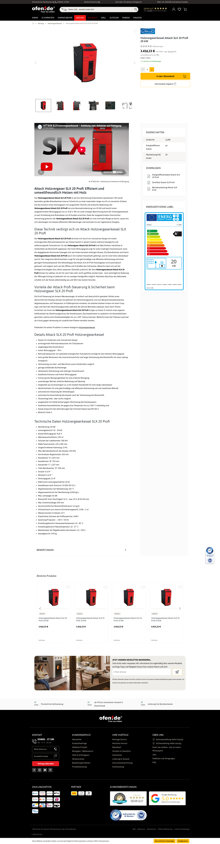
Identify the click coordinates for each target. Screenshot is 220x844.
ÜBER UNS (158, 734)
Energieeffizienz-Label (159, 206)
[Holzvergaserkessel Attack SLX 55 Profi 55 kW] (166, 597)
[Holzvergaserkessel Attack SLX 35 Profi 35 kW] (91, 597)
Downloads (153, 168)
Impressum (141, 829)
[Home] (33, 23)
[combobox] (100, 9)
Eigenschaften (155, 132)
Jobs (154, 754)
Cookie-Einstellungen (182, 829)
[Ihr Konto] (174, 9)
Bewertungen (45, 550)
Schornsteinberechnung (122, 763)
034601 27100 (63, 2)
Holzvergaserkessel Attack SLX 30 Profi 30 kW (53, 619)
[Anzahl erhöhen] (151, 69)
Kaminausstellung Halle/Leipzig (169, 739)
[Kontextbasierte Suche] (64, 9)
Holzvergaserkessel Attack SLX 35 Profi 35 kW (90, 619)
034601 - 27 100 (46, 739)
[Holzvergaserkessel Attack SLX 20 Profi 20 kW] (85, 63)
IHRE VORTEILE (120, 734)
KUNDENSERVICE (81, 734)
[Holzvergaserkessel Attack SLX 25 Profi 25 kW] (129, 597)
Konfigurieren (183, 841)
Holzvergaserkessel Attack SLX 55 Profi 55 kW (165, 619)
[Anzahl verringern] (142, 69)
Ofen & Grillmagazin (80, 755)
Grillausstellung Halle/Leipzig (168, 743)
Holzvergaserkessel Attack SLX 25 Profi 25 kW (128, 619)
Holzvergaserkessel (87, 327)
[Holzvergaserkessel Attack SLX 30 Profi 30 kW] (54, 597)
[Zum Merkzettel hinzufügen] (135, 31)
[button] (44, 105)
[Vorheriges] (35, 62)
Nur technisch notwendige (164, 841)
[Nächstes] (134, 62)
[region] (85, 70)
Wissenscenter (78, 759)
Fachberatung (118, 767)
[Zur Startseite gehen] (43, 9)
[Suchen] (135, 9)
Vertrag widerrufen (46, 763)
